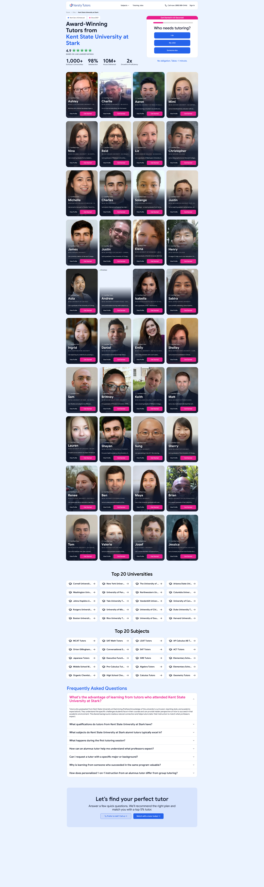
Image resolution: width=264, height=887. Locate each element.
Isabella (140, 298)
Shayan (107, 446)
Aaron (139, 101)
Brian (172, 495)
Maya (139, 495)
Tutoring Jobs (138, 5)
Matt (172, 396)
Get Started (88, 114)
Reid (105, 150)
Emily (139, 347)
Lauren (73, 445)
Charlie (107, 101)
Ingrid (72, 347)
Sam (71, 396)
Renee (72, 495)
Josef (139, 544)
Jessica (174, 544)
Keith (139, 396)
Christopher (177, 150)
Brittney (107, 396)
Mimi (172, 101)
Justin (173, 200)
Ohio (74, 12)
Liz (137, 150)
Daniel (106, 347)
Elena (139, 248)
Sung (138, 446)
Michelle (74, 200)
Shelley (174, 347)
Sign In (192, 5)
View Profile (73, 113)
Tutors (68, 12)
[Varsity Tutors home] (79, 5)
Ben (104, 495)
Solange (141, 200)
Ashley (73, 101)
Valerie (107, 544)
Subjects (124, 5)
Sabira (173, 298)
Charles (107, 200)
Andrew (107, 298)
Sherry (173, 446)
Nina (71, 150)
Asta (71, 298)
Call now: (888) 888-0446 (177, 5)
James (73, 249)
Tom (71, 544)
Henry (173, 249)
